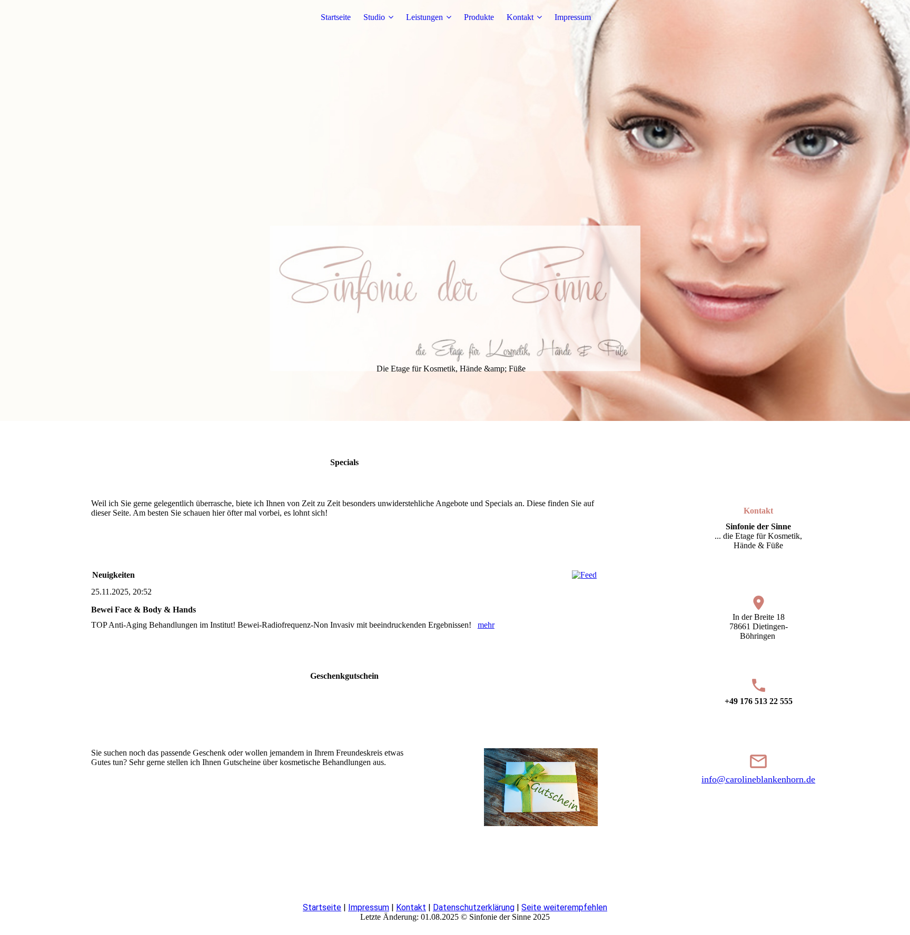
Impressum (573, 17)
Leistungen (424, 17)
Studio (374, 17)
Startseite (336, 17)
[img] (455, 210)
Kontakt (520, 17)
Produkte (479, 17)
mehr (486, 624)
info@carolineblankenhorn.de (758, 779)
